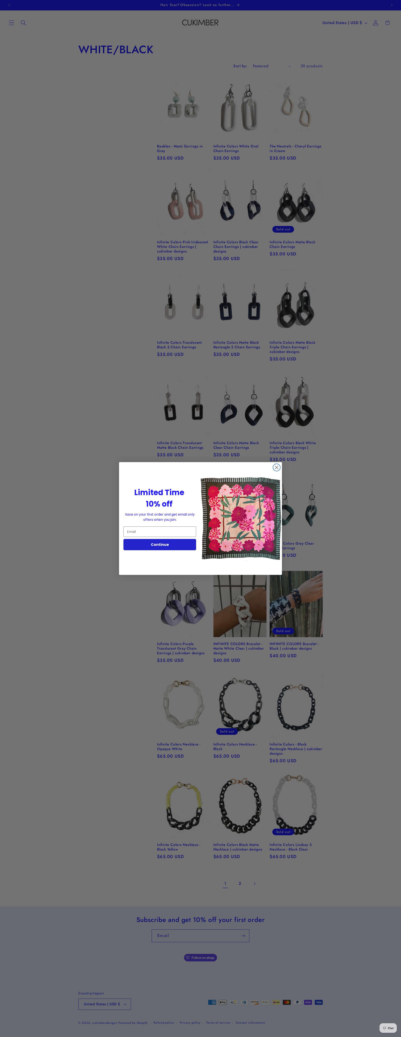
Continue (160, 544)
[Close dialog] (276, 467)
